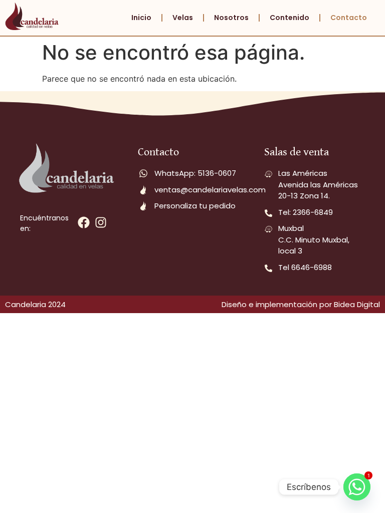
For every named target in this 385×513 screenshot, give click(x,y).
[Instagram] (100, 222)
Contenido (289, 18)
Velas (182, 18)
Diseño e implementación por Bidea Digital (301, 304)
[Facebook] (83, 222)
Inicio (141, 18)
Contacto (348, 18)
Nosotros (231, 18)
